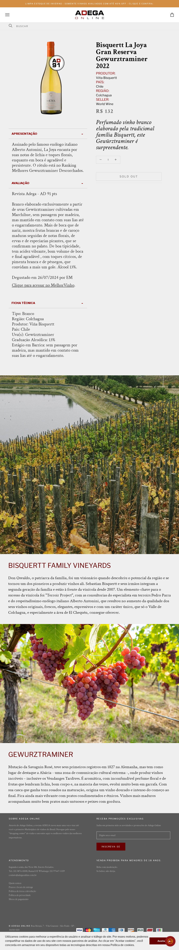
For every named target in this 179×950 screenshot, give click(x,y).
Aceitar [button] (161, 941)
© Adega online (19, 926)
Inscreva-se (111, 846)
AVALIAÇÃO (20, 183)
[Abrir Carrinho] (172, 15)
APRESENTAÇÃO (24, 133)
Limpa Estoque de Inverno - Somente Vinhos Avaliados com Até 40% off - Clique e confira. (89, 3)
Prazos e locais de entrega (21, 887)
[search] (91, 26)
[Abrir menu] (7, 14)
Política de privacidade (20, 895)
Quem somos (15, 883)
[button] (135, 945)
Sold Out (129, 176)
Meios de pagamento (18, 899)
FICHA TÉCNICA (23, 303)
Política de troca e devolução (22, 891)
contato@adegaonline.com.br (23, 875)
